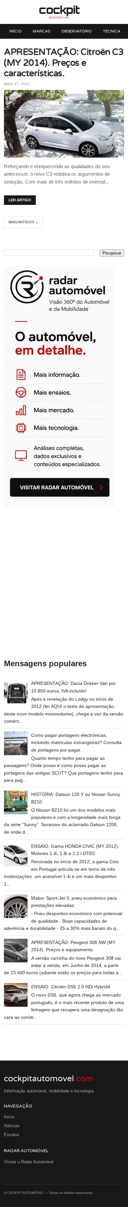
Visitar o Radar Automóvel (28, 1161)
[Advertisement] (64, 583)
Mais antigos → (24, 222)
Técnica (111, 31)
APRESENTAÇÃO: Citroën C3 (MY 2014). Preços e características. (63, 63)
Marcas (41, 31)
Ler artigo (20, 200)
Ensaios (11, 1134)
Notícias (12, 1125)
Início (16, 31)
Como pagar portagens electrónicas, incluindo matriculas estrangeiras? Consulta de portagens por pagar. (76, 743)
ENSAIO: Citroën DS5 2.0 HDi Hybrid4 (70, 986)
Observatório (76, 31)
